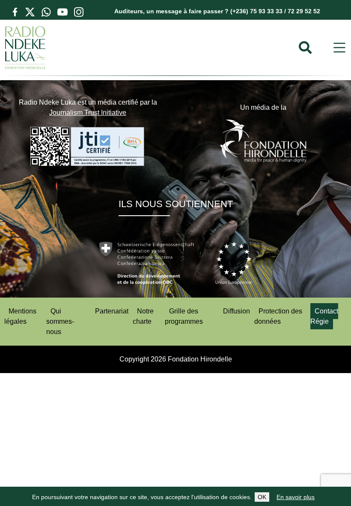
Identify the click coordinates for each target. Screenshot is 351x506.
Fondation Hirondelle (200, 359)
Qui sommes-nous (60, 321)
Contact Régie (324, 316)
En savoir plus (296, 497)
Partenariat (111, 311)
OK (262, 497)
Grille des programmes (184, 316)
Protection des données (278, 316)
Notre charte (143, 316)
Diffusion (236, 311)
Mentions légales (20, 316)
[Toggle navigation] (339, 47)
